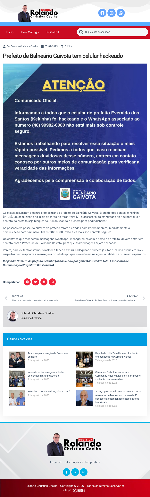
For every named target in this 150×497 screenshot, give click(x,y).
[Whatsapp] (121, 13)
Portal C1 (52, 32)
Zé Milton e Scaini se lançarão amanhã (49, 391)
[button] (27, 281)
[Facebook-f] (66, 472)
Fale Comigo (30, 32)
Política (68, 46)
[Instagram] (111, 13)
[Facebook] (102, 13)
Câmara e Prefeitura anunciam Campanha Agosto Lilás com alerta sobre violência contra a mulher (118, 376)
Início (9, 32)
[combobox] (112, 32)
